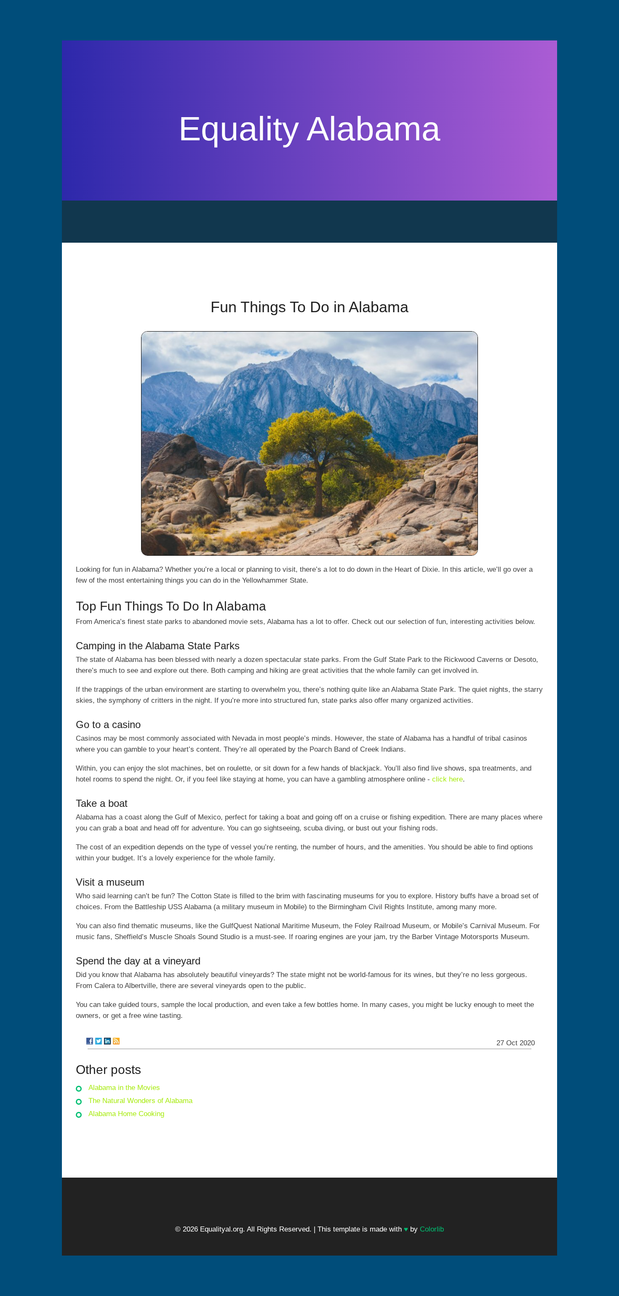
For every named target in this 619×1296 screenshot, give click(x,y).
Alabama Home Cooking (126, 1114)
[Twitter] (98, 1041)
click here (447, 779)
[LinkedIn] (107, 1041)
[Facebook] (89, 1041)
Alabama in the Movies (124, 1088)
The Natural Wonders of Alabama (140, 1101)
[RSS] (116, 1041)
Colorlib (432, 1229)
